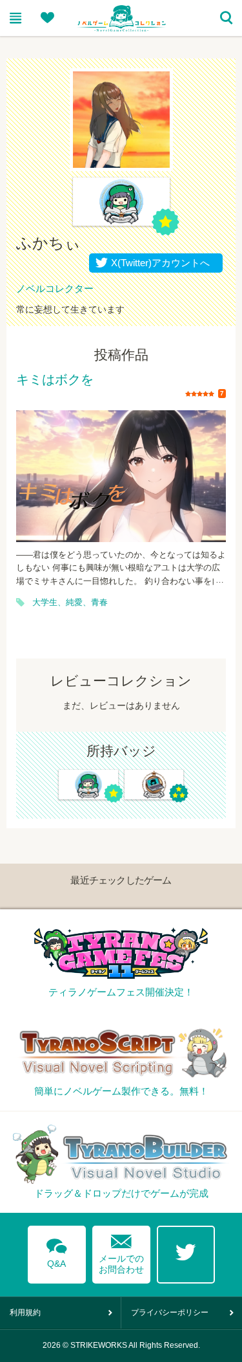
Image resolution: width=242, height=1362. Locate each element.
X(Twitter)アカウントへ (157, 263)
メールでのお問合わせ (121, 1251)
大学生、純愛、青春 (70, 602)
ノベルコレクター (55, 288)
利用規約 (25, 1312)
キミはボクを (55, 380)
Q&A (56, 1251)
